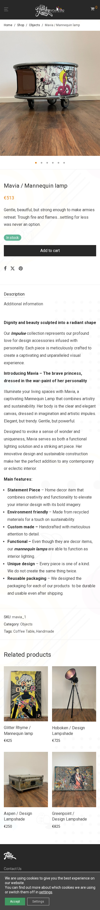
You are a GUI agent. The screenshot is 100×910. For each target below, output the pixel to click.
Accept (15, 901)
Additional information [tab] (23, 303)
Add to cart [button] (11, 741)
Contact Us (13, 869)
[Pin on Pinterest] (21, 268)
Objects (34, 25)
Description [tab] (14, 294)
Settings (38, 901)
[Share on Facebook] (5, 268)
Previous (4, 93)
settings (45, 892)
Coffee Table (24, 631)
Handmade (45, 631)
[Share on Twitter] (12, 268)
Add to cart (50, 250)
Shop (20, 25)
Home (8, 25)
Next (95, 93)
